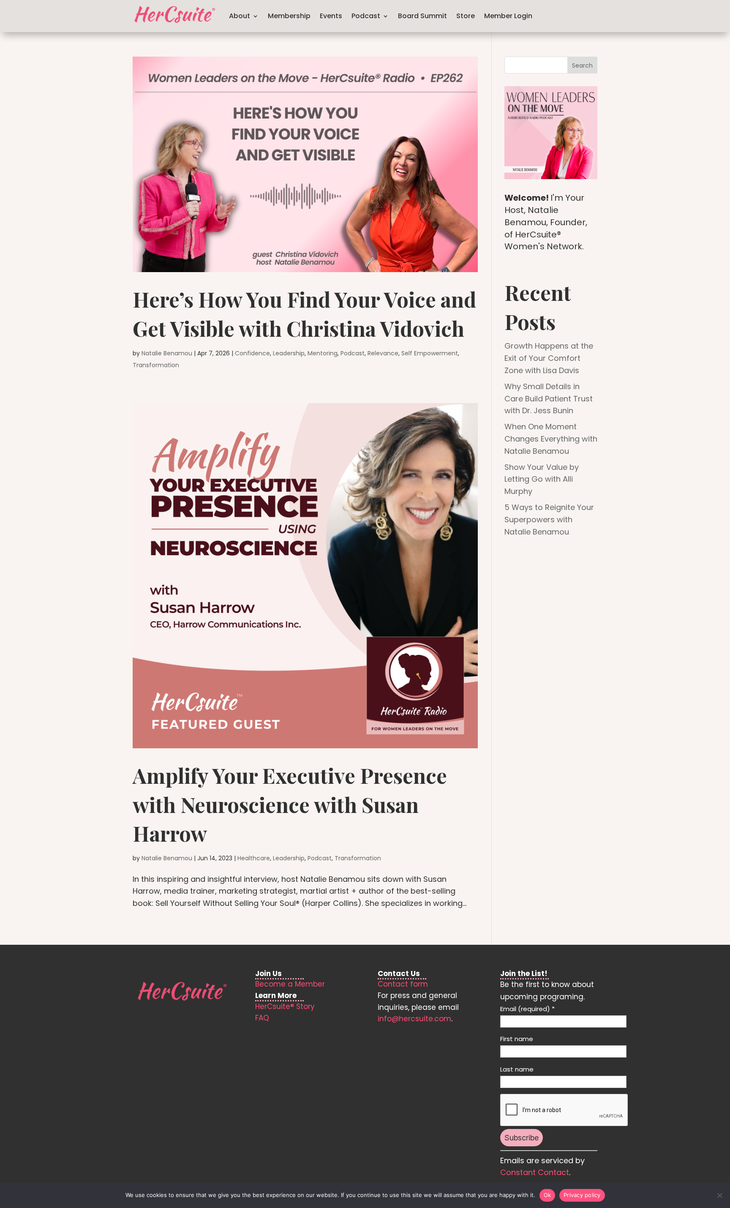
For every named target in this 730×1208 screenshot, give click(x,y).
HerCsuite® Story (285, 1006)
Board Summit (422, 16)
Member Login (508, 16)
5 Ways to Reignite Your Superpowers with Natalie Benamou (549, 519)
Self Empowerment (429, 353)
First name (516, 1038)
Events (331, 16)
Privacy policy (582, 1195)
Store (465, 16)
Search (582, 65)
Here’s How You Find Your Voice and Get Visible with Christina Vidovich (304, 313)
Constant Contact (534, 1172)
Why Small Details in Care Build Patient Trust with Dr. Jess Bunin (548, 398)
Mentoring (323, 353)
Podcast (352, 353)
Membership (289, 16)
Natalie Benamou (167, 353)
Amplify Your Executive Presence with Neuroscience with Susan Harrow (290, 804)
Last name (517, 1069)
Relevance (383, 353)
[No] (719, 1195)
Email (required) (527, 1008)
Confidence (252, 353)
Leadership (289, 353)
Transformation (156, 365)
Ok (547, 1195)
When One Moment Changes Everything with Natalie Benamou (550, 438)
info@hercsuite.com (414, 1019)
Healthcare (253, 858)
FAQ (262, 1018)
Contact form (403, 984)
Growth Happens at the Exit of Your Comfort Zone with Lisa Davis (548, 358)
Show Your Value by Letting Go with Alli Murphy (541, 479)
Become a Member (290, 984)
